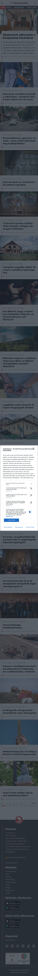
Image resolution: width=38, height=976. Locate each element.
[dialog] (19, 488)
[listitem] (19, 484)
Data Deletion (8, 527)
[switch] (30, 488)
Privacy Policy (30, 527)
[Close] (34, 449)
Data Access (19, 527)
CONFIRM (11, 520)
